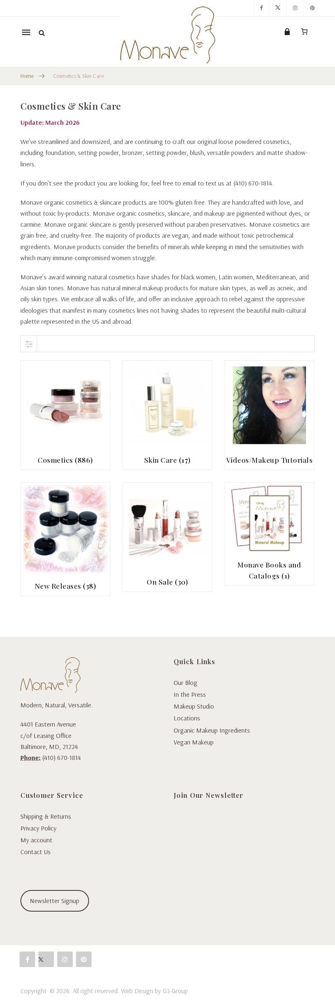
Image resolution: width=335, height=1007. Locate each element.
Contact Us (35, 852)
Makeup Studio (194, 706)
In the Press (190, 694)
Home (27, 76)
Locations (187, 718)
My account (36, 840)
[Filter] (29, 344)
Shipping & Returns (45, 816)
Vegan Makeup (194, 742)
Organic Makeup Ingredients (212, 730)
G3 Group (175, 991)
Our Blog (185, 682)
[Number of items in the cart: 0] (304, 31)
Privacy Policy (38, 828)
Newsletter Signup (54, 901)
